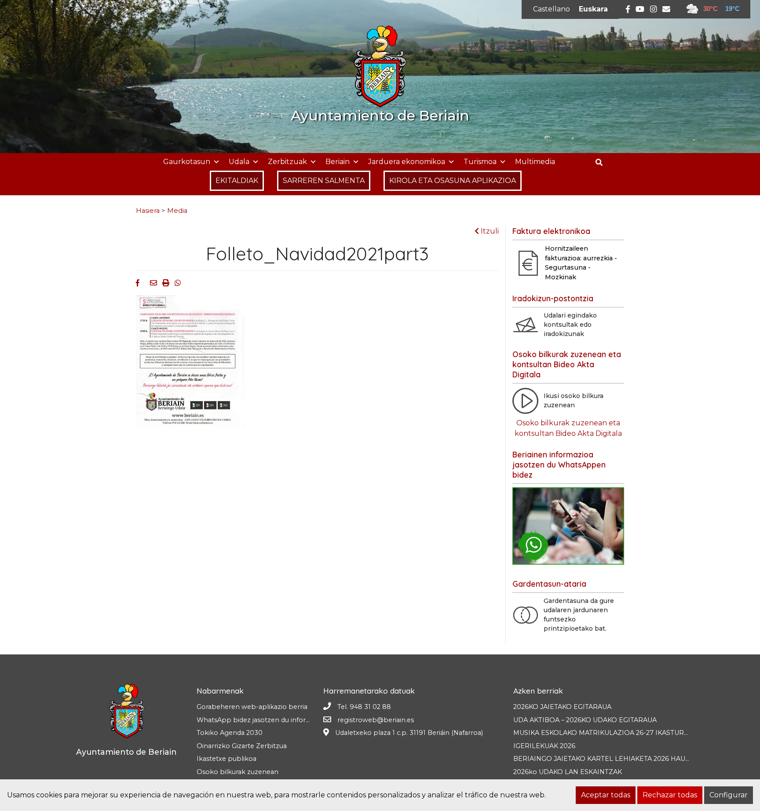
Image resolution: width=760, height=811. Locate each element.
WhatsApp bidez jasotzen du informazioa (263, 720)
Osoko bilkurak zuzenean (237, 772)
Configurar (728, 795)
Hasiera (148, 211)
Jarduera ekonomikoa (406, 161)
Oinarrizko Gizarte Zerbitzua (242, 746)
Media (177, 211)
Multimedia (535, 161)
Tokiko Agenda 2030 (230, 733)
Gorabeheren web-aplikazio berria (252, 707)
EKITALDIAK (237, 180)
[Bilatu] (602, 162)
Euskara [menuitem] (593, 9)
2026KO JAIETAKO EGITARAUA (562, 707)
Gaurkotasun (186, 161)
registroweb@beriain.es (375, 720)
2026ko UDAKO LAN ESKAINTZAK (567, 772)
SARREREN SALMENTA (324, 180)
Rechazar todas (670, 795)
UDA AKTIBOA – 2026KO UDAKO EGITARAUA (585, 720)
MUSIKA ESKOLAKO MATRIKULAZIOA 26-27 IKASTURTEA (605, 733)
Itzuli (489, 231)
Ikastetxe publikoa (226, 759)
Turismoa (480, 161)
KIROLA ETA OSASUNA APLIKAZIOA (452, 180)
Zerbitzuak (287, 161)
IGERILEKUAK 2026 (544, 746)
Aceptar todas (605, 795)
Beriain (337, 161)
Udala (239, 161)
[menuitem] (551, 9)
